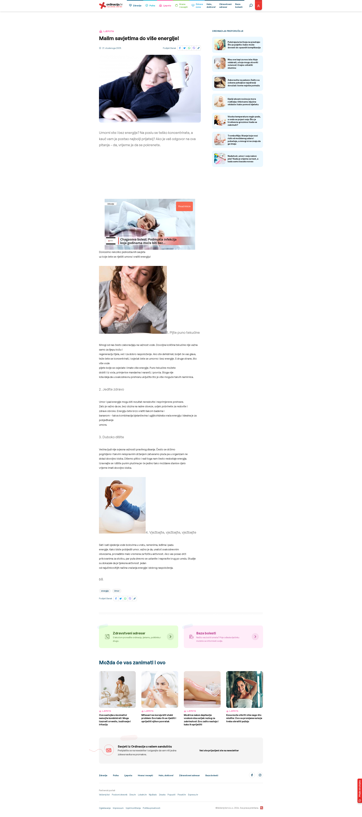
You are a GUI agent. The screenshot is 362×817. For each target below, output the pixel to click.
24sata (162, 794)
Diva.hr (133, 794)
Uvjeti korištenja (133, 808)
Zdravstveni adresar (189, 775)
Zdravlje (137, 5)
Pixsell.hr (182, 794)
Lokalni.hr (142, 794)
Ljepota (167, 5)
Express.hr (193, 794)
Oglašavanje (105, 808)
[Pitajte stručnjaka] (359, 791)
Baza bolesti (211, 775)
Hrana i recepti (145, 775)
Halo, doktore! (166, 775)
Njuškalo (153, 794)
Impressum (118, 808)
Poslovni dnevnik (119, 794)
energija (105, 591)
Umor (116, 591)
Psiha (152, 5)
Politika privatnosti (151, 808)
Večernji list (104, 794)
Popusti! (171, 794)
